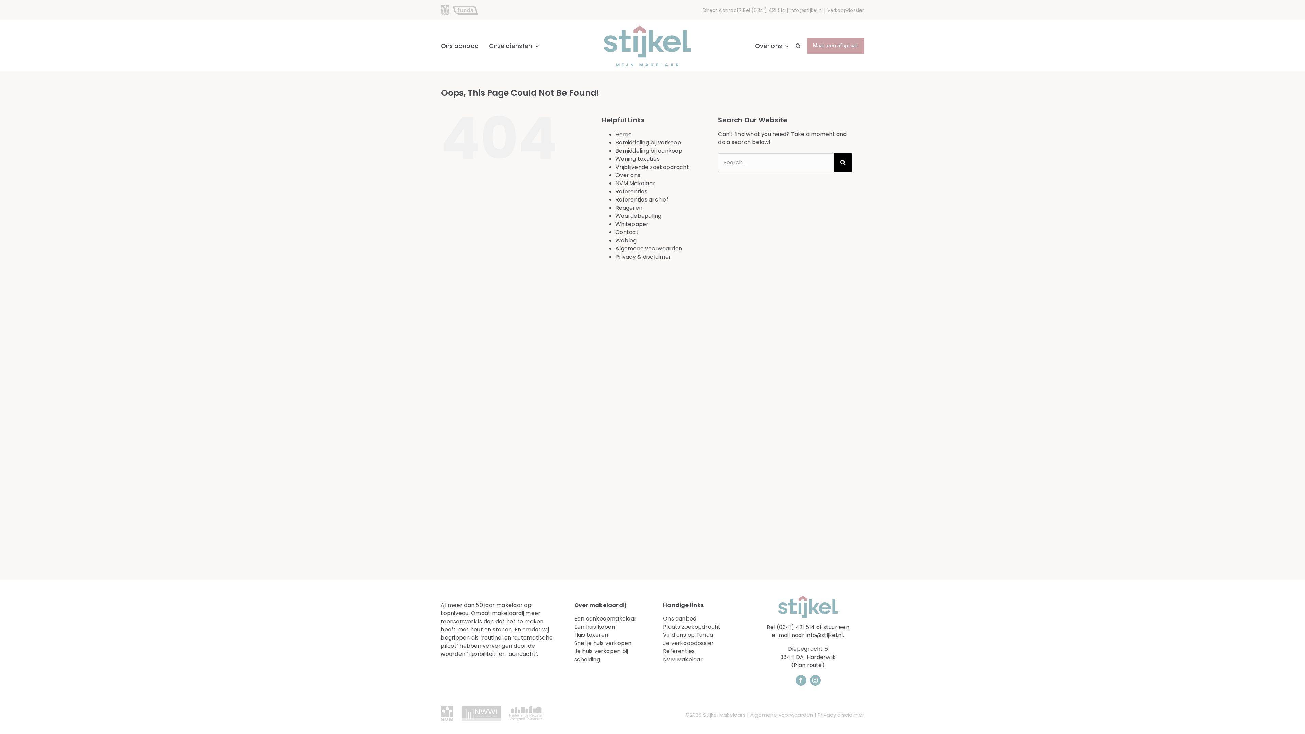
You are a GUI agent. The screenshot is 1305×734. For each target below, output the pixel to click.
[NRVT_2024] (526, 709)
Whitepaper (631, 224)
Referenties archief (641, 200)
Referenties (631, 191)
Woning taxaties (637, 159)
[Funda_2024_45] (465, 8)
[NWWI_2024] (481, 709)
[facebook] (801, 680)
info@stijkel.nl (806, 10)
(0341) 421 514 (768, 10)
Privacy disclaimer (841, 714)
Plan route (808, 665)
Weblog (626, 240)
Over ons (627, 175)
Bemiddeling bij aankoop (648, 151)
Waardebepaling (638, 216)
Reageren (628, 208)
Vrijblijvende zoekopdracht (652, 167)
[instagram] (815, 680)
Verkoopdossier (845, 10)
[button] (798, 45)
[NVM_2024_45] (445, 8)
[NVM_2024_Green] (447, 709)
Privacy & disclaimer (643, 257)
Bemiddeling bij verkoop (648, 142)
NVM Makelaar (635, 183)
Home (623, 134)
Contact (627, 232)
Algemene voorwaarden (648, 248)
